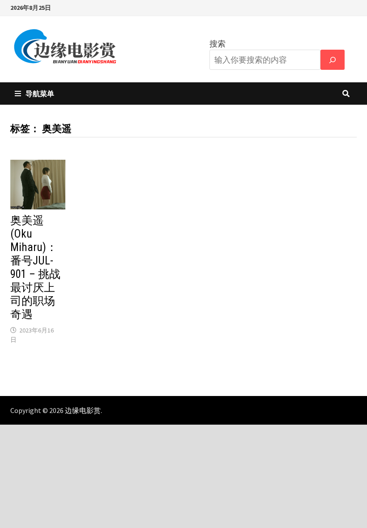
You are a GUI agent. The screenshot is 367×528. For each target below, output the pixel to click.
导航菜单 (40, 93)
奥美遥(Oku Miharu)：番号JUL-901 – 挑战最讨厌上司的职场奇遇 (35, 267)
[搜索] (332, 60)
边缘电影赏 (83, 410)
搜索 (217, 43)
